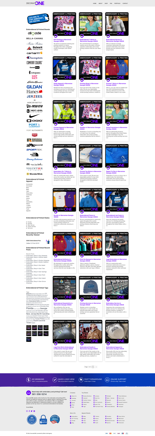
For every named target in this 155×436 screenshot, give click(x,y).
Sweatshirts (29, 202)
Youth (27, 209)
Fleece (28, 203)
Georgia (30, 223)
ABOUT (100, 3)
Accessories (29, 184)
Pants (27, 196)
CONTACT (125, 3)
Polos (27, 200)
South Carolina (32, 226)
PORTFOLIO (117, 3)
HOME (94, 3)
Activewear (29, 186)
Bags (27, 189)
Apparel (28, 210)
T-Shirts (28, 205)
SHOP (106, 3)
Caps (27, 191)
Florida (29, 222)
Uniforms (28, 207)
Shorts (28, 198)
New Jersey (31, 225)
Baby (27, 187)
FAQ (111, 3)
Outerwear (29, 194)
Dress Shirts (29, 193)
